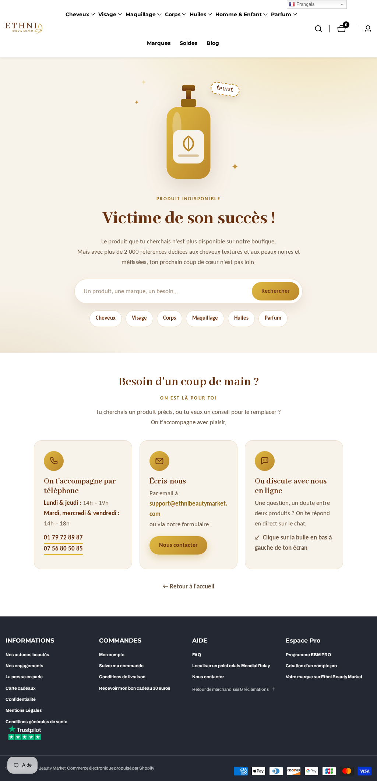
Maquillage (205, 318)
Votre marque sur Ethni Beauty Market (324, 677)
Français (305, 4)
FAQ (196, 654)
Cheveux (106, 318)
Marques (158, 43)
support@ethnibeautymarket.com (188, 509)
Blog (213, 43)
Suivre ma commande (121, 666)
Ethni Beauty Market (46, 768)
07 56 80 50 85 (63, 549)
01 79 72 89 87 (63, 538)
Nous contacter (178, 545)
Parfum (273, 318)
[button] (77, 14)
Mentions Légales (24, 710)
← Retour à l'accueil (188, 587)
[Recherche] (322, 28)
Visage (139, 318)
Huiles (241, 318)
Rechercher (275, 291)
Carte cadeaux (21, 688)
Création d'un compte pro (311, 666)
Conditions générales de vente (36, 722)
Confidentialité (21, 699)
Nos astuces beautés (27, 654)
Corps (169, 318)
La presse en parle (24, 677)
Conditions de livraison (122, 677)
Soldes (188, 43)
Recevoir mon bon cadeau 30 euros (134, 688)
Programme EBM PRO (308, 654)
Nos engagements (24, 666)
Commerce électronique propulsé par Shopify (110, 768)
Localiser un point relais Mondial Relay (231, 666)
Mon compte (111, 654)
